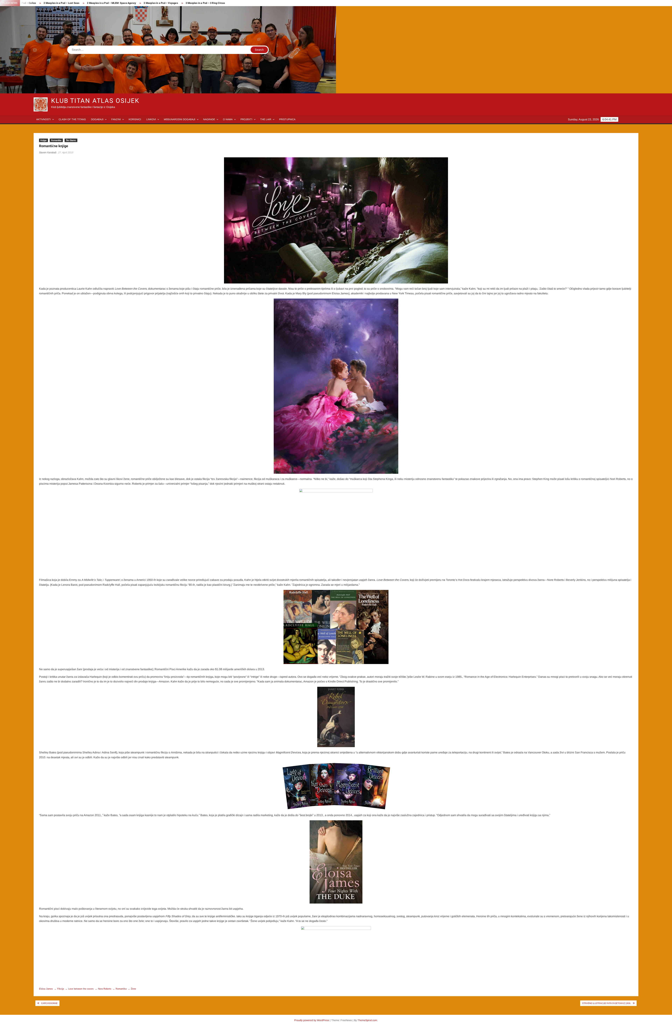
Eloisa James (46, 988)
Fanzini (116, 119)
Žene (133, 988)
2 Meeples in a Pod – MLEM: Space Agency (111, 3)
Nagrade (209, 119)
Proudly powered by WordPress (311, 1020)
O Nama (228, 119)
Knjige (43, 140)
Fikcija (60, 988)
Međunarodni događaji (179, 119)
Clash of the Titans (72, 119)
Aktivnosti (43, 119)
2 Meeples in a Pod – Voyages (161, 3)
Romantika (56, 140)
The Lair (265, 119)
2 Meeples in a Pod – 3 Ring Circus (205, 3)
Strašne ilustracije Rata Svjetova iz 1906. (606, 1003)
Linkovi (151, 119)
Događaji (97, 119)
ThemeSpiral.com (367, 1020)
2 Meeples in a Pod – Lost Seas (61, 3)
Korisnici (135, 119)
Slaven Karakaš (47, 152)
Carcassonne (49, 1003)
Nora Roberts (104, 988)
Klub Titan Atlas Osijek (95, 100)
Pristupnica (287, 119)
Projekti (246, 119)
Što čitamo (71, 140)
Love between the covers (81, 988)
